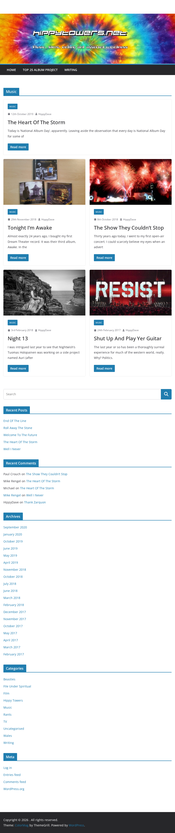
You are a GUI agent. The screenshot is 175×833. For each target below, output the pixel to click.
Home (11, 70)
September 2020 (15, 527)
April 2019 (10, 562)
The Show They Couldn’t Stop (129, 227)
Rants (7, 714)
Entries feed (12, 775)
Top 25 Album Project (40, 70)
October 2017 (13, 626)
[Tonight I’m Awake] (44, 182)
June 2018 (10, 591)
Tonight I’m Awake (30, 227)
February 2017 (13, 654)
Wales (7, 736)
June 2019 (10, 548)
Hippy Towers (13, 700)
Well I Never (12, 449)
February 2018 (13, 605)
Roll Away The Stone (17, 428)
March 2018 (11, 598)
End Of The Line (14, 421)
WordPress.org (13, 789)
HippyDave (44, 114)
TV (5, 721)
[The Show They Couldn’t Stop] (131, 182)
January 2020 (12, 534)
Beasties (9, 679)
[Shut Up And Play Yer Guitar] (131, 293)
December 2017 (14, 612)
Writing (70, 70)
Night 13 (18, 338)
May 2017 (10, 633)
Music (12, 106)
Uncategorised (13, 729)
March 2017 (11, 647)
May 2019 (10, 555)
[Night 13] (44, 293)
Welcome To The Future (20, 435)
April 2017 (10, 640)
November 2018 (14, 570)
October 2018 (13, 577)
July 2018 (9, 584)
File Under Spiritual (17, 686)
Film (6, 693)
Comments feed (14, 782)
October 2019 (13, 541)
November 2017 (14, 619)
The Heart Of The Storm (36, 122)
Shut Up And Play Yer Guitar (128, 338)
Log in (7, 768)
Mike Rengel (12, 495)
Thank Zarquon (35, 502)
